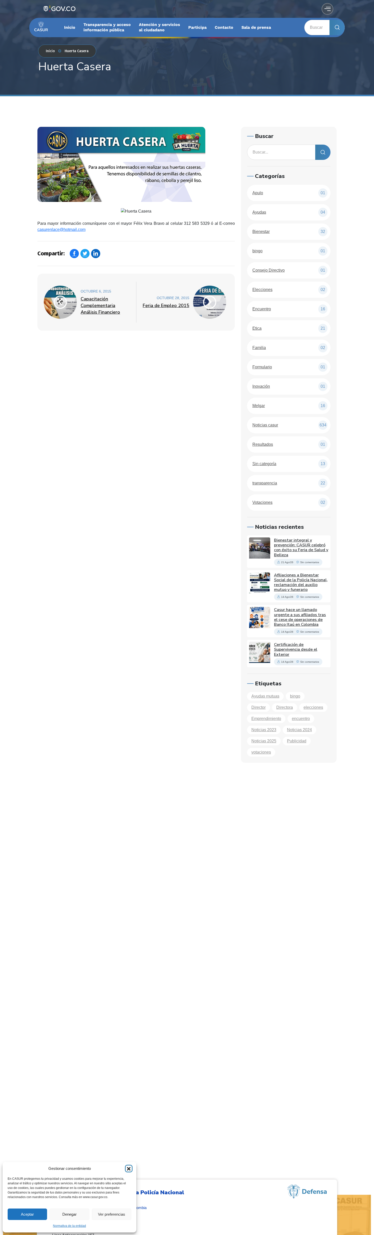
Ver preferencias (111, 1214)
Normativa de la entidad (69, 1226)
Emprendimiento (266, 718)
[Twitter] (85, 253)
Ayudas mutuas (265, 696)
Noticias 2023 (263, 730)
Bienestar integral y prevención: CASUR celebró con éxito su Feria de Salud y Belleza (301, 547)
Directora (284, 707)
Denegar (69, 1214)
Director (258, 707)
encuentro (301, 718)
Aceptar (27, 1214)
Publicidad (296, 741)
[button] (128, 1168)
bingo (295, 696)
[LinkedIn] (95, 253)
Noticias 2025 (263, 741)
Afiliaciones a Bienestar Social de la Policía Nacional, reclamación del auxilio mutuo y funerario (301, 582)
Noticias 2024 (299, 730)
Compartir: (51, 253)
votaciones (261, 752)
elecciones (313, 707)
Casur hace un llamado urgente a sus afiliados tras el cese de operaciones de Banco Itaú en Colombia (300, 617)
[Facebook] (74, 253)
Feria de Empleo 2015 (166, 305)
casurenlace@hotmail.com (61, 229)
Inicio (50, 51)
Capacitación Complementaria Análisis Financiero (100, 305)
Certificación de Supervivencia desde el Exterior (295, 649)
